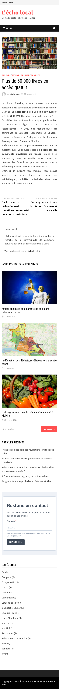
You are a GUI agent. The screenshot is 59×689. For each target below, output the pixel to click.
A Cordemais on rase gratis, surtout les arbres (25, 476)
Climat (5, 587)
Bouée (5, 572)
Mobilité (6, 628)
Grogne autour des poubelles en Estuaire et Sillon (27, 481)
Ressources (7, 633)
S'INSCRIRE (15, 542)
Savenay (6, 643)
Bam (4, 684)
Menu (9, 28)
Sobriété (35, 75)
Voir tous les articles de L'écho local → (22, 251)
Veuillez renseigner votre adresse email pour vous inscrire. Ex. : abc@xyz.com (28, 534)
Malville (5, 623)
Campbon (6, 577)
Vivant (5, 653)
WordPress (48, 681)
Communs (6, 75)
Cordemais (7, 597)
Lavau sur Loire (9, 612)
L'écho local (17, 12)
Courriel (11, 521)
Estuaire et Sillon (21, 75)
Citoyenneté (8, 582)
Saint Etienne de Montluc (14, 638)
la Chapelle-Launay (11, 607)
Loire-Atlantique (10, 618)
